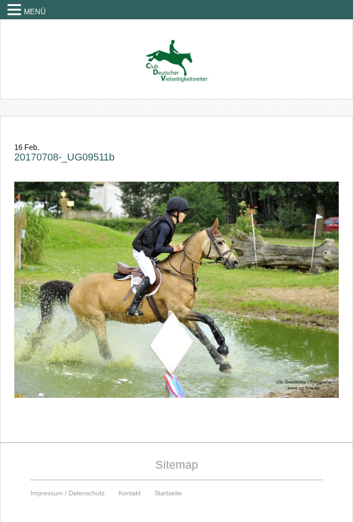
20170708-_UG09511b (64, 157)
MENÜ (35, 12)
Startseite (168, 493)
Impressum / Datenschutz (67, 493)
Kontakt (130, 493)
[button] (15, 9)
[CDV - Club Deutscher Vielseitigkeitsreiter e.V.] (176, 52)
